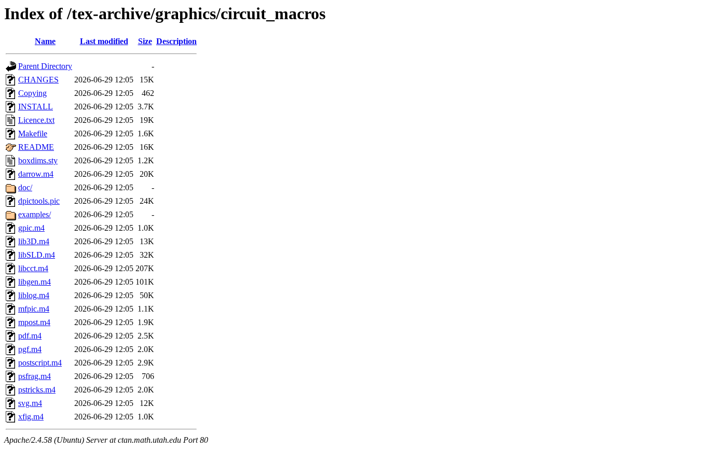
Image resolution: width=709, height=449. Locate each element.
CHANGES (38, 79)
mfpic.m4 (33, 308)
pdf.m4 (30, 335)
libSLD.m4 (36, 254)
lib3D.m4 (33, 241)
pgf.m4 (30, 349)
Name (45, 41)
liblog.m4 (33, 295)
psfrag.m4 (34, 376)
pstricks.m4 (37, 389)
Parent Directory (45, 66)
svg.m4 (30, 403)
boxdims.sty (38, 160)
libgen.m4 (34, 281)
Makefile (32, 133)
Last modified (104, 41)
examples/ (34, 214)
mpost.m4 (34, 322)
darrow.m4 (35, 174)
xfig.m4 (31, 416)
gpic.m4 (31, 227)
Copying (32, 93)
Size (145, 41)
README (36, 147)
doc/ (25, 187)
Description (176, 41)
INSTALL (35, 106)
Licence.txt (36, 120)
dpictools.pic (39, 201)
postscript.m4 (40, 362)
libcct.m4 (33, 268)
